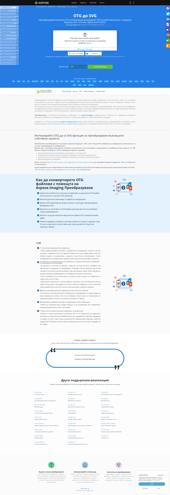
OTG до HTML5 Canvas (108, 423)
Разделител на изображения (10, 60)
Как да (75, 91)
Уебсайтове (93, 2)
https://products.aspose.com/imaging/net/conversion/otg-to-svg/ (68, 162)
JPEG (18, 81)
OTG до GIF (71, 405)
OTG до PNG (105, 405)
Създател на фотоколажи (10, 45)
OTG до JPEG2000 (40, 405)
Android (69, 124)
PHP (60, 124)
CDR (74, 85)
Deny (158, 488)
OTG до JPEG (38, 398)
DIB (47, 81)
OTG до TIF (38, 417)
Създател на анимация (9, 51)
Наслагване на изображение (10, 63)
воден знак (5, 10)
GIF (62, 81)
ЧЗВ (80, 91)
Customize (145, 488)
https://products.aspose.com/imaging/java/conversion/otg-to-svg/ (57, 170)
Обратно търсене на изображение (10, 14)
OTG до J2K (104, 398)
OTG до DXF (71, 442)
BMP (42, 81)
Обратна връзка (89, 91)
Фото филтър (5, 57)
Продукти (74, 2)
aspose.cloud (98, 25)
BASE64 (91, 85)
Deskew (3, 38)
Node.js (75, 124)
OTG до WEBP (105, 417)
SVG (72, 67)
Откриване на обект (8, 17)
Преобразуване (6, 7)
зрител (3, 35)
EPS (153, 81)
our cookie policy (156, 480)
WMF (94, 81)
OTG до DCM (72, 423)
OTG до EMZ (105, 429)
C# (52, 124)
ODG (147, 81)
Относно (101, 2)
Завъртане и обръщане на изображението (10, 29)
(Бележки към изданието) (85, 490)
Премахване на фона (8, 42)
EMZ (89, 81)
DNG (142, 81)
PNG (66, 81)
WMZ (100, 81)
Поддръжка (83, 2)
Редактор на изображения (10, 54)
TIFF (52, 81)
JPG (13, 81)
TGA (78, 81)
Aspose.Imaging (121, 474)
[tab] (83, 363)
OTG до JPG (104, 392)
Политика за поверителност (116, 56)
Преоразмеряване (7, 23)
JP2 (24, 81)
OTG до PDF (38, 392)
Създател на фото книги (9, 48)
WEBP (106, 81)
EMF (83, 81)
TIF (57, 81)
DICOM (124, 81)
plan (90, 43)
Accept (152, 484)
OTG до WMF (39, 436)
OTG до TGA (71, 417)
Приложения (101, 91)
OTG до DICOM (39, 423)
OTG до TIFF (105, 411)
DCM (130, 81)
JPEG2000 (35, 81)
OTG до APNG (39, 411)
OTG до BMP (72, 411)
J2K (28, 81)
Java (64, 124)
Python (56, 124)
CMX (79, 85)
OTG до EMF (71, 429)
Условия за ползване (101, 56)
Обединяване (5, 32)
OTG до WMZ (72, 436)
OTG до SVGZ (39, 429)
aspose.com (86, 25)
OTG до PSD (71, 392)
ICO (85, 85)
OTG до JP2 (71, 398)
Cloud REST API (107, 124)
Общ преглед (66, 91)
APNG (72, 81)
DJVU (136, 81)
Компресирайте (6, 20)
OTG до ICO (104, 436)
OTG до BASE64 (39, 442)
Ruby (80, 124)
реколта (4, 26)
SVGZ (117, 81)
